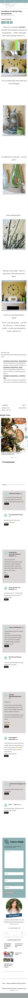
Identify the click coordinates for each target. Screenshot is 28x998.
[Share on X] (11, 22)
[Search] (22, 933)
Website (7, 887)
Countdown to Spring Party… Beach (12, 367)
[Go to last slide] (1, 437)
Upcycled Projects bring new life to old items (8, 965)
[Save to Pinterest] (23, 1)
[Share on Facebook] (7, 22)
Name (6, 873)
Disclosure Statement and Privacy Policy (16, 983)
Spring (9, 15)
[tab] (11, 457)
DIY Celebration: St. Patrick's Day (16, 484)
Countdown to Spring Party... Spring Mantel (15, 361)
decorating (4, 15)
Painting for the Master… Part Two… (6, 408)
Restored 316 (15, 990)
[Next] (26, 437)
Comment (8, 852)
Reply (6, 503)
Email (6, 880)
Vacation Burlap (22, 407)
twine (12, 15)
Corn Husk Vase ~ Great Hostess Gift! (19, 945)
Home (3, 983)
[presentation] (13, 435)
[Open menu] (25, 5)
